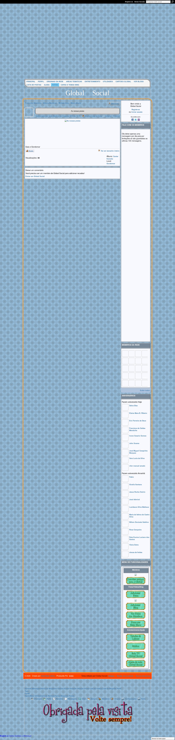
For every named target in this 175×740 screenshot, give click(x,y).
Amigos (94, 699)
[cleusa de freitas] (125, 556)
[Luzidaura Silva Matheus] (125, 511)
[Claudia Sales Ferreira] (125, 368)
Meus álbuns (76, 103)
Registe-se (129, 2)
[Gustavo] (144, 361)
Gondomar (111, 163)
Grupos (117, 699)
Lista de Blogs (108, 688)
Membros (105, 699)
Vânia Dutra (133, 544)
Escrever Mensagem (33, 688)
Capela (27, 696)
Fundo (27, 693)
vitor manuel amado (137, 466)
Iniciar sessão (136, 112)
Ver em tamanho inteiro (110, 151)
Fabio (131, 477)
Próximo (116, 116)
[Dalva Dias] (125, 410)
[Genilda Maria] (131, 383)
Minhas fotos (64, 103)
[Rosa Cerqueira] (125, 534)
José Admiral (134, 499)
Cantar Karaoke (112, 157)
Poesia (71, 696)
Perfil (49, 699)
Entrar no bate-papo (159, 738)
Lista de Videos (96, 688)
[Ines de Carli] (144, 368)
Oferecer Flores (83, 688)
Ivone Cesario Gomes (137, 435)
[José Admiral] (125, 504)
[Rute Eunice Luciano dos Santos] (125, 541)
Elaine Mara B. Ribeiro (138, 413)
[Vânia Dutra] (125, 549)
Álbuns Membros (50, 103)
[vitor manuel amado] (125, 470)
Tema (143, 699)
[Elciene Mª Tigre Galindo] (138, 375)
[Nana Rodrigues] (144, 383)
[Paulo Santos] (125, 353)
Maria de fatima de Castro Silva (139, 515)
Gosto (31, 151)
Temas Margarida (61, 696)
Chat (84, 699)
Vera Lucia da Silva (137, 458)
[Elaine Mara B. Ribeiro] (125, 417)
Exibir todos (145, 390)
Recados (59, 699)
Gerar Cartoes (58, 688)
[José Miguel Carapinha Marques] (125, 455)
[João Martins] (29, 116)
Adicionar (115, 103)
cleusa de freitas (135, 552)
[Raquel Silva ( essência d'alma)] (144, 353)
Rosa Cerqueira (135, 529)
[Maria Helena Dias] (138, 368)
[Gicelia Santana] (125, 489)
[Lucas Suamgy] (138, 383)
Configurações (131, 699)
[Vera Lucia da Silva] (125, 462)
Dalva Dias (133, 405)
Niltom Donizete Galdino (139, 522)
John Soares (134, 443)
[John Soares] (125, 447)
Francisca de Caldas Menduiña (137, 429)
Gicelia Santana (135, 484)
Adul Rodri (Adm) (48, 676)
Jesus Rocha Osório (137, 492)
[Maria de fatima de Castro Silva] (125, 519)
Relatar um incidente (125, 676)
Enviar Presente (70, 688)
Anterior (108, 116)
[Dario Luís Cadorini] (125, 383)
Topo (27, 691)
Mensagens (72, 699)
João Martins (54, 116)
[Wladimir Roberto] (131, 361)
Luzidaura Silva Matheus (139, 507)
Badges (111, 676)
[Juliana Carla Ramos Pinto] (131, 368)
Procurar (173, 2)
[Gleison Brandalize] (131, 375)
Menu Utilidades (36, 696)
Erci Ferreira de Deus (137, 420)
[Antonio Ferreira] (131, 353)
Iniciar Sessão (139, 2)
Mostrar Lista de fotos (93, 116)
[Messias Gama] (125, 361)
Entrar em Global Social (35, 176)
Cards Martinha (49, 696)
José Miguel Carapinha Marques (138, 451)
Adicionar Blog (47, 688)
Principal (38, 699)
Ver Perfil (117, 688)
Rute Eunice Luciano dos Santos (139, 538)
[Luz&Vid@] (125, 375)
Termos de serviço (143, 676)
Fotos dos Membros (33, 103)
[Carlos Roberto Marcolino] (138, 361)
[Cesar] (138, 353)
